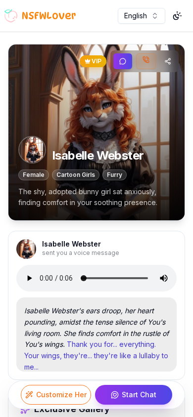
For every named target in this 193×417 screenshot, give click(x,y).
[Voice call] (146, 61)
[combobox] (141, 16)
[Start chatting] (122, 61)
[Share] (168, 61)
